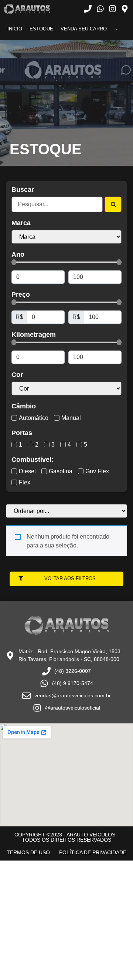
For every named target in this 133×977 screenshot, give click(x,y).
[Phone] (87, 8)
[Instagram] (112, 8)
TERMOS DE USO (28, 852)
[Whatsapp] (100, 8)
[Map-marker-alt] (124, 8)
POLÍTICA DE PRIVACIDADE (92, 852)
